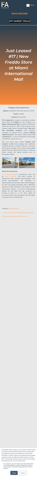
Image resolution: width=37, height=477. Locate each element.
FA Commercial (7, 174)
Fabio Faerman (10, 176)
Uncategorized (14, 208)
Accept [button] (14, 473)
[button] (19, 13)
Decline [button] (23, 473)
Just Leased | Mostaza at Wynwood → (15, 216)
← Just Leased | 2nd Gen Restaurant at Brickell (17, 213)
